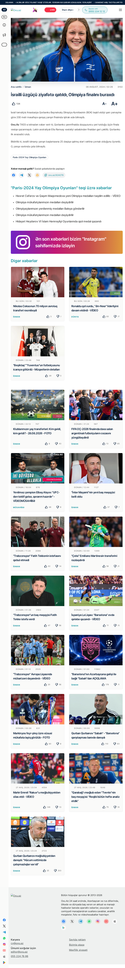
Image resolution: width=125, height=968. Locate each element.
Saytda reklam (77, 939)
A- (104, 103)
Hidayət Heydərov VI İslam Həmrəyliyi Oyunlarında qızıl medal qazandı (58, 221)
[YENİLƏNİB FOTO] (37, 404)
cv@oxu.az (17, 943)
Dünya (75, 317)
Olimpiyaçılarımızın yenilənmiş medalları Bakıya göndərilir (50, 208)
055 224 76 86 (19, 956)
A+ (114, 103)
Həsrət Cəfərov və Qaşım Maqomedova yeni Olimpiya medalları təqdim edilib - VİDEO (68, 195)
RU (4, 17)
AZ (4, 10)
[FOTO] (37, 709)
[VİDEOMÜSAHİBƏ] (37, 468)
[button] (79, 10)
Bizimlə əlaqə (76, 944)
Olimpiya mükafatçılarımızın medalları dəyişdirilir (45, 202)
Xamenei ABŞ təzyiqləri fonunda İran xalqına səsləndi (96, 2)
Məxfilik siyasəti (78, 949)
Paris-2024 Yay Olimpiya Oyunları (29, 157)
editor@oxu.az (19, 951)
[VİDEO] (96, 281)
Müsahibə (18, 507)
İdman (16, 317)
